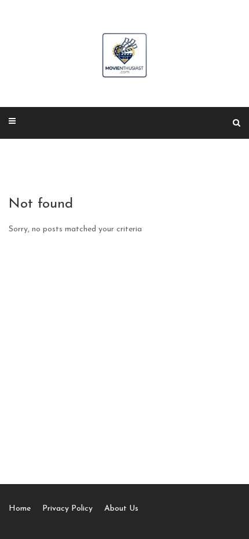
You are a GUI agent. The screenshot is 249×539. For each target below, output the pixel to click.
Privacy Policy (67, 508)
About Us (121, 508)
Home (20, 508)
